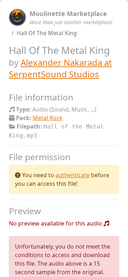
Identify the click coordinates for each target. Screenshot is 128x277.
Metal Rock (48, 118)
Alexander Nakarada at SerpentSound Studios (60, 68)
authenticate (72, 175)
